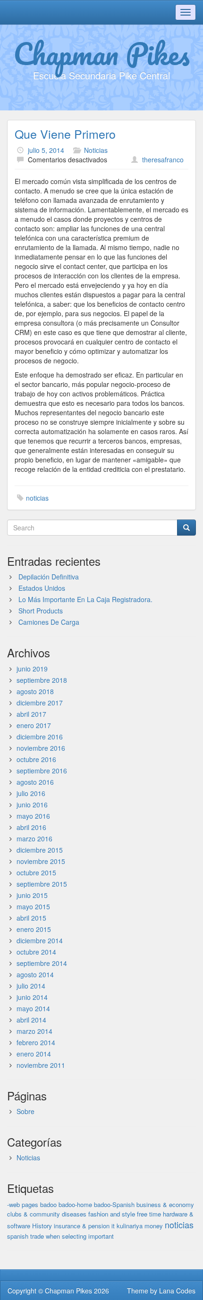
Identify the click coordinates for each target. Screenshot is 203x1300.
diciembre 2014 (40, 940)
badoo (48, 1204)
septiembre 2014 (42, 963)
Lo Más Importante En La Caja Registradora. (85, 599)
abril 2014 (31, 1019)
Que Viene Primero (65, 133)
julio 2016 (31, 793)
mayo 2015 (33, 906)
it (113, 1225)
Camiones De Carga (48, 622)
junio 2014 (32, 997)
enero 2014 (34, 1053)
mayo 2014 (33, 1008)
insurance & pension (82, 1225)
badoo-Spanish (114, 1204)
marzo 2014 (34, 1031)
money (153, 1225)
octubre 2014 (36, 951)
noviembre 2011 (41, 1065)
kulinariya (130, 1225)
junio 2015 (32, 895)
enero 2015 (34, 929)
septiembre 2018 (42, 680)
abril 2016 (31, 827)
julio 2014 (31, 985)
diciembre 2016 (40, 736)
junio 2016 (32, 804)
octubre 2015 (36, 872)
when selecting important (80, 1236)
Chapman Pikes (101, 53)
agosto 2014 (35, 974)
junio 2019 (32, 668)
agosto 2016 (35, 782)
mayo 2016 (33, 816)
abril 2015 (31, 918)
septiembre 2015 (42, 884)
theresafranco (163, 159)
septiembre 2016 (42, 770)
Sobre (25, 1111)
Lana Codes (177, 1290)
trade (37, 1236)
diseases (74, 1213)
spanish (17, 1236)
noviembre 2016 (41, 748)
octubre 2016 (36, 759)
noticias (37, 498)
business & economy (165, 1204)
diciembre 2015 (40, 850)
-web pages (22, 1204)
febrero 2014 (36, 1042)
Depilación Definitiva (48, 576)
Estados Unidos (41, 588)
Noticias (96, 150)
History (42, 1225)
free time (149, 1213)
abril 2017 (31, 714)
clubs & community (33, 1213)
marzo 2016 (34, 838)
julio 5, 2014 (46, 150)
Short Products (40, 610)
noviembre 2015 (41, 861)
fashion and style (111, 1213)
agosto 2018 (35, 691)
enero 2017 (34, 725)
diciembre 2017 (40, 702)
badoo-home (75, 1204)
